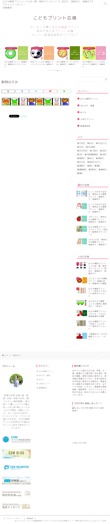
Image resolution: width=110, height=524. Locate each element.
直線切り (82, 166)
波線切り (100, 158)
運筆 (80, 173)
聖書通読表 (85, 126)
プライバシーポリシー (14, 4)
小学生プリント (87, 119)
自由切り (93, 169)
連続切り (103, 169)
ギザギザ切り (83, 151)
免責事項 (7, 7)
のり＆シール (102, 143)
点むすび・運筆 (87, 105)
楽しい (91, 158)
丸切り (104, 151)
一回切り (94, 151)
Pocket (23, 116)
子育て (104, 154)
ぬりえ (83, 112)
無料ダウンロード (94, 162)
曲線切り (82, 158)
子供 (80, 154)
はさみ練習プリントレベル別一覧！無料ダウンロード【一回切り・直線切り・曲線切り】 (48, 1)
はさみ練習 (91, 147)
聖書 (98, 166)
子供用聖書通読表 (92, 154)
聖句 (90, 166)
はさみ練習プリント (89, 98)
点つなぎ (82, 162)
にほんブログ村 (79, 443)
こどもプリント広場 (55, 26)
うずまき (82, 143)
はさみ (81, 147)
